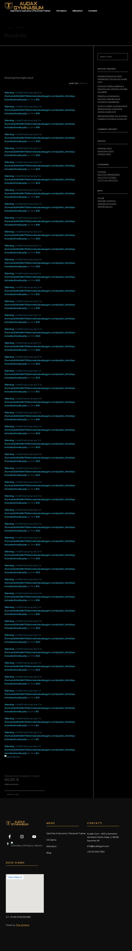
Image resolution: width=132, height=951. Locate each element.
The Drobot (22, 925)
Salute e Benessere (109, 174)
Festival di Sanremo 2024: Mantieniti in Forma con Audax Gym (112, 79)
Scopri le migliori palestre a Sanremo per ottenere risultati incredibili (112, 89)
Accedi (101, 198)
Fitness (102, 172)
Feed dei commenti (107, 204)
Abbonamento (12, 784)
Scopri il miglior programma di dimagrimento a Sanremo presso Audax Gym (112, 109)
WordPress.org (105, 207)
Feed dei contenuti (107, 201)
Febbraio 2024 (105, 148)
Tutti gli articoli (108, 180)
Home (9, 27)
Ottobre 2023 (104, 154)
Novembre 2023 (105, 151)
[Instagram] (22, 837)
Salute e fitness (107, 177)
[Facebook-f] (10, 837)
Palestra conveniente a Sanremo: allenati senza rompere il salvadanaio (109, 99)
